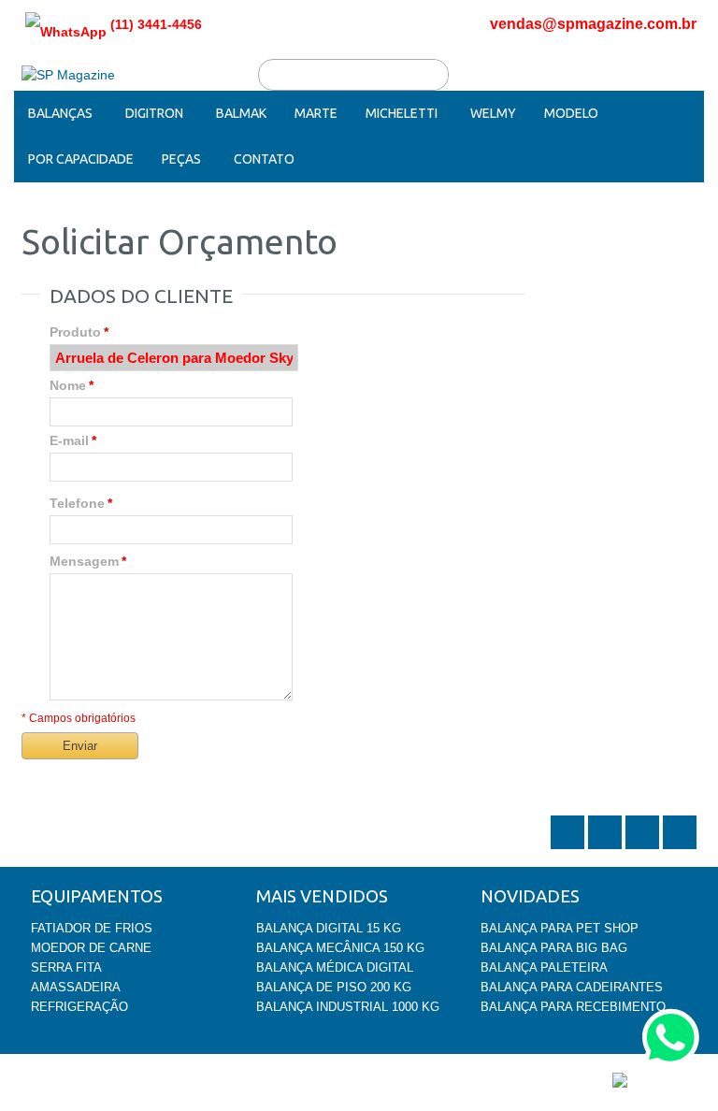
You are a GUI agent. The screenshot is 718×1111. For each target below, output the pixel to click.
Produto (75, 332)
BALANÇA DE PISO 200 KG (333, 987)
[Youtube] (679, 847)
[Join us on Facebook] (606, 847)
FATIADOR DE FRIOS (91, 928)
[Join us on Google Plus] (644, 847)
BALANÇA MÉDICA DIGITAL (334, 967)
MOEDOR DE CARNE (91, 948)
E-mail (69, 440)
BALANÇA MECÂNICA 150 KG (340, 948)
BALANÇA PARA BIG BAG (554, 948)
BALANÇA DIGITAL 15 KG (328, 928)
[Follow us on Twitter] (569, 847)
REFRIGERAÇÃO (79, 1007)
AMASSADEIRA (76, 987)
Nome (68, 385)
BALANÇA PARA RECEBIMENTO (573, 1007)
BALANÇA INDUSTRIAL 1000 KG (347, 1007)
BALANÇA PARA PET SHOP (560, 928)
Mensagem (84, 561)
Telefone (77, 503)
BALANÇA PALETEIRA (544, 967)
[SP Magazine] (68, 75)
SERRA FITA (66, 967)
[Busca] (433, 75)
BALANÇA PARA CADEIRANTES (572, 987)
